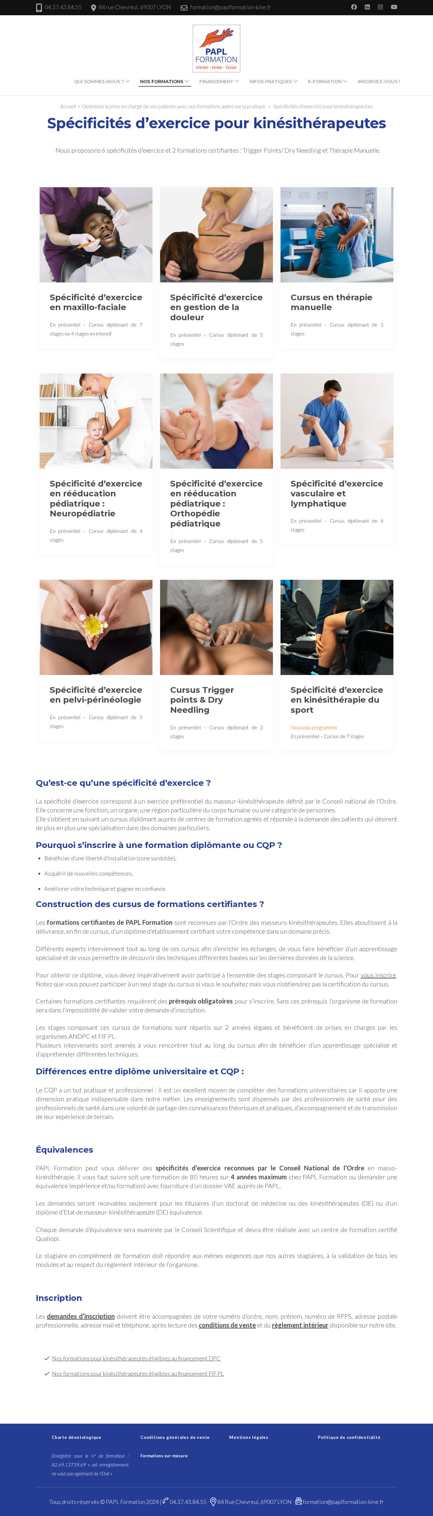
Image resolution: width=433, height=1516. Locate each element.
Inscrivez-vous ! (379, 81)
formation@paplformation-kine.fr (230, 6)
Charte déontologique (76, 1437)
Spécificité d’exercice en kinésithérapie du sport (337, 700)
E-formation (325, 81)
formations (63, 922)
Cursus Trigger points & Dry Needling (202, 700)
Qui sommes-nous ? (99, 81)
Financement (216, 81)
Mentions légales (248, 1437)
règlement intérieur (300, 1325)
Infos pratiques (270, 81)
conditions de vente (227, 1325)
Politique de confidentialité (349, 1437)
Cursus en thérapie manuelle (331, 302)
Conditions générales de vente (175, 1437)
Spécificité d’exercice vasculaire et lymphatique (337, 494)
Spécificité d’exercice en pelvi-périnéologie (96, 695)
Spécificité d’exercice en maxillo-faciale (96, 302)
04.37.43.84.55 (63, 6)
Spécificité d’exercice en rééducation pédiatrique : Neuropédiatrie (96, 499)
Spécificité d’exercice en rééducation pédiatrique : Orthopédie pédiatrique (216, 504)
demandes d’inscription (80, 1316)
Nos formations (161, 81)
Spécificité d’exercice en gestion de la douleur (216, 307)
